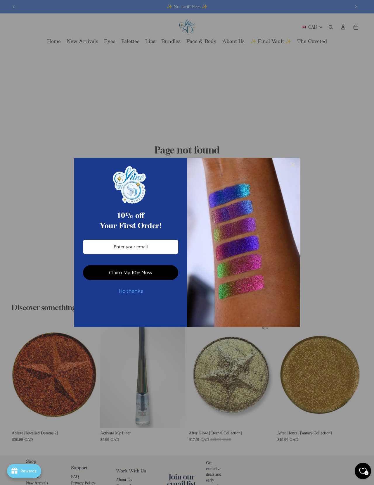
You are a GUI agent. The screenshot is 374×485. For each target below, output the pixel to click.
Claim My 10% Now (130, 272)
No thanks (131, 291)
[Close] (293, 165)
